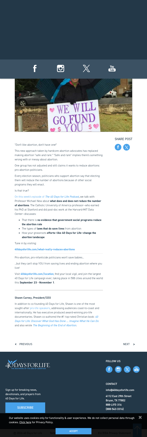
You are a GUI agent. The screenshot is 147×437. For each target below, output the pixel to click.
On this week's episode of (30, 197)
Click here (25, 422)
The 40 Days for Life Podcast (62, 197)
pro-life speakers (40, 308)
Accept (73, 431)
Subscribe (25, 407)
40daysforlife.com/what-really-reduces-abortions (45, 249)
